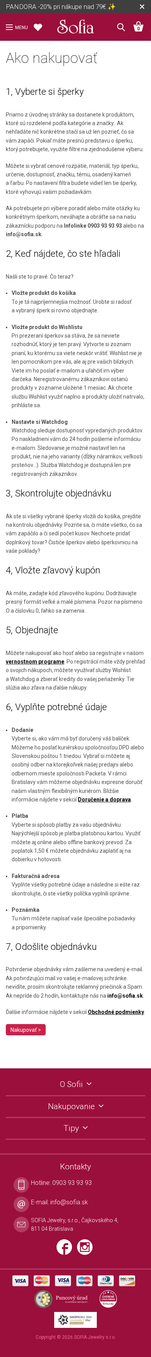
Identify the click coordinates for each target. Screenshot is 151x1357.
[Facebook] (67, 1250)
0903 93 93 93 (72, 1182)
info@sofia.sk (125, 996)
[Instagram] (86, 1250)
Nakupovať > (25, 1030)
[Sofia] (75, 25)
